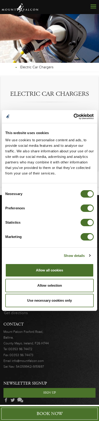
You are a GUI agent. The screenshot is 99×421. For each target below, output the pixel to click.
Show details (74, 256)
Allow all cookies (49, 270)
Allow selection (49, 285)
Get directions (16, 312)
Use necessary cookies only (49, 300)
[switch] (87, 208)
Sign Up (49, 393)
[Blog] (19, 400)
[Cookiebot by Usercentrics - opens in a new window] (73, 117)
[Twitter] (12, 400)
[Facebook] (5, 400)
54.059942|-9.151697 (30, 367)
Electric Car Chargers (36, 67)
